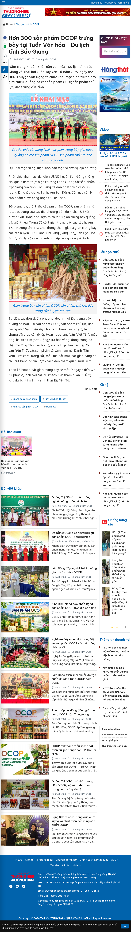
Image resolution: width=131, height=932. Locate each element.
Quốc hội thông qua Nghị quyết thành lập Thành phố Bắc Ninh (115, 461)
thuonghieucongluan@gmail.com (62, 890)
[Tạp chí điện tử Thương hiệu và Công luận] (22, 877)
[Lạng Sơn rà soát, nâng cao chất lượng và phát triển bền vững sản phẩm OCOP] (25, 830)
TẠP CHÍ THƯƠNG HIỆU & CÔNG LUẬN (64, 918)
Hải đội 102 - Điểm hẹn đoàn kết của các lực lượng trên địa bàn (116, 287)
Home (9, 24)
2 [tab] (117, 627)
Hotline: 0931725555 (114, 3)
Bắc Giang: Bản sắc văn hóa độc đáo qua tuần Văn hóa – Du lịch (15, 464)
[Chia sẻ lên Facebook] (5, 38)
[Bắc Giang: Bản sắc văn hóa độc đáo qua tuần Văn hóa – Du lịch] (16, 446)
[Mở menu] (3, 3)
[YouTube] (17, 886)
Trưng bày (51, 406)
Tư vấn (54, 865)
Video (104, 129)
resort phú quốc (110, 740)
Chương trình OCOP (28, 24)
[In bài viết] (5, 46)
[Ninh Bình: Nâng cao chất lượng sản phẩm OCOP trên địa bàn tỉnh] (25, 617)
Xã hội (104, 385)
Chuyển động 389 (66, 859)
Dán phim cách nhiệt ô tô (114, 734)
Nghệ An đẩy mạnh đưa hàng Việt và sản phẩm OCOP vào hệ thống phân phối (74, 643)
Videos (77, 865)
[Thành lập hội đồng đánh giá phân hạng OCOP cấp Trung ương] (25, 723)
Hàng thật (96, 3)
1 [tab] (112, 627)
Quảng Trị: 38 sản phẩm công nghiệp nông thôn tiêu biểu (114, 368)
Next (125, 627)
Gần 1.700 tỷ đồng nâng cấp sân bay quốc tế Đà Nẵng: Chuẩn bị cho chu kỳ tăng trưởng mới (114, 267)
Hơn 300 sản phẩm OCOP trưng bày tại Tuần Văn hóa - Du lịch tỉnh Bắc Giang (51, 44)
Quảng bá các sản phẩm (25, 398)
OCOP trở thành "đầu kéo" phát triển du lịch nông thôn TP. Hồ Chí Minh (74, 750)
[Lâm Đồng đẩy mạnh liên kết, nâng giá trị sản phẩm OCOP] (25, 581)
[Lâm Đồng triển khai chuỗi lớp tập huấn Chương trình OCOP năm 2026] (25, 688)
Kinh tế (29, 859)
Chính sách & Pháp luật (94, 859)
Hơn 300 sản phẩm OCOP (25, 406)
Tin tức (17, 859)
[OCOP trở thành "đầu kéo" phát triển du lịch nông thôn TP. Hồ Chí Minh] (25, 759)
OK (124, 926)
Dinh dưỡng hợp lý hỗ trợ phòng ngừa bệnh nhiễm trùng (115, 712)
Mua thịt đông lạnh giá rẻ (114, 746)
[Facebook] (10, 886)
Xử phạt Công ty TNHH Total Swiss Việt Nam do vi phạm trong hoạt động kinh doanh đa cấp (116, 328)
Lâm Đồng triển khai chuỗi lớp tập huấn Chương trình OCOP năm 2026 (74, 679)
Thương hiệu (45, 859)
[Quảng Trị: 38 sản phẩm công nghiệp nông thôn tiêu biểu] (25, 510)
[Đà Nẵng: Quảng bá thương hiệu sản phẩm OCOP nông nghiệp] (25, 546)
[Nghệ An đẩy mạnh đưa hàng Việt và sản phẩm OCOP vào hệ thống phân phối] (25, 652)
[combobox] (114, 51)
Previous (104, 627)
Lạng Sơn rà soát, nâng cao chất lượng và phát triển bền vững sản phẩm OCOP (74, 821)
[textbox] (115, 51)
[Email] (23, 886)
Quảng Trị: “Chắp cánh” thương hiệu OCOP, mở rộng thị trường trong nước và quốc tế (72, 785)
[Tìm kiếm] (128, 3)
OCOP (114, 859)
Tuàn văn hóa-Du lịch (55, 398)
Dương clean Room (111, 729)
